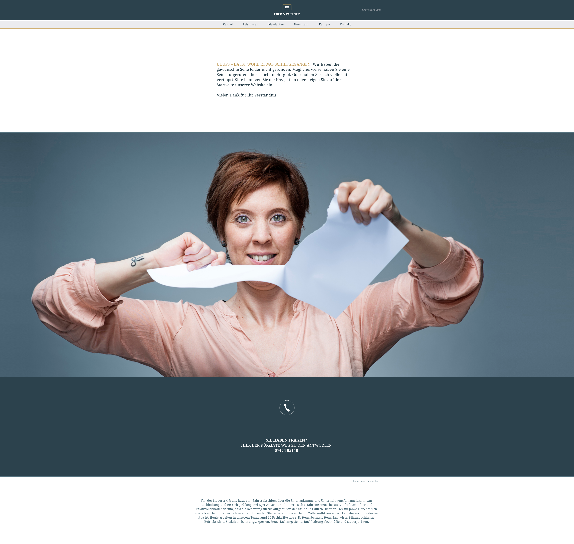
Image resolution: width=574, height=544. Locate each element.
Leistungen (250, 24)
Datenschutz (373, 481)
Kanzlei (228, 24)
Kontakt (345, 24)
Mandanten (276, 24)
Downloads (301, 24)
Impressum (359, 481)
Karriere (324, 24)
